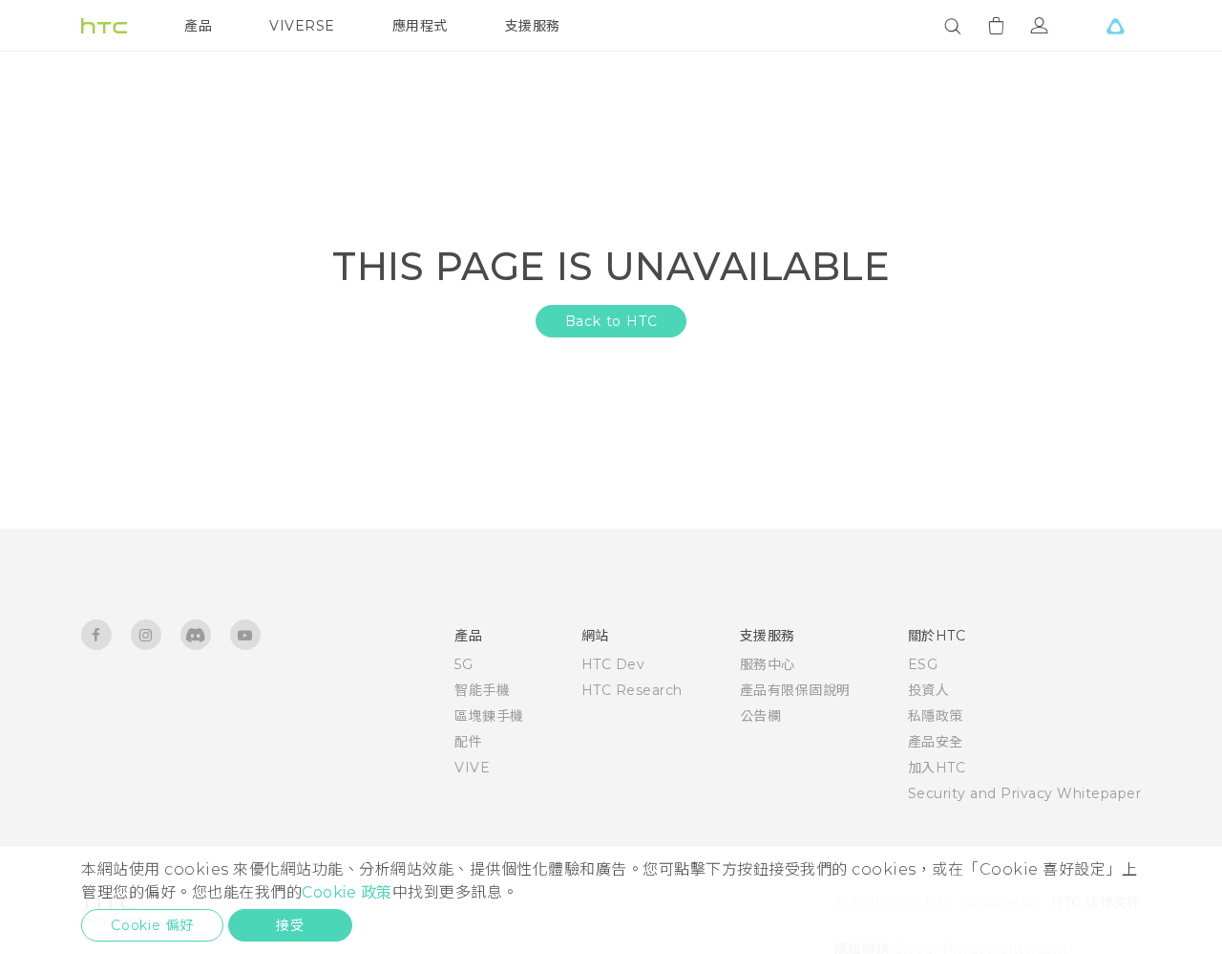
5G (463, 664)
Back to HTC (611, 321)
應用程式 (420, 25)
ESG (923, 664)
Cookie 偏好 (152, 925)
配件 (468, 741)
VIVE (472, 767)
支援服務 (532, 25)
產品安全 (935, 741)
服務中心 (767, 664)
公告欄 (761, 716)
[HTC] (104, 25)
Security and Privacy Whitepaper (1025, 793)
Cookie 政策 (347, 892)
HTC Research (632, 690)
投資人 (929, 690)
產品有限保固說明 (795, 690)
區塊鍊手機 (489, 716)
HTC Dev (613, 664)
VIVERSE (302, 25)
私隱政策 (935, 716)
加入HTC (937, 767)
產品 (198, 25)
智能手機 (482, 690)
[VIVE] (1115, 26)
